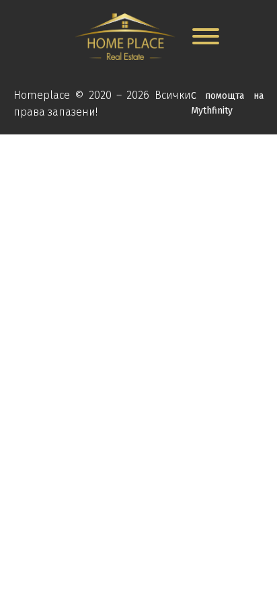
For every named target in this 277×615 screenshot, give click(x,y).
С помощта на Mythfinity (227, 103)
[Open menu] (205, 36)
